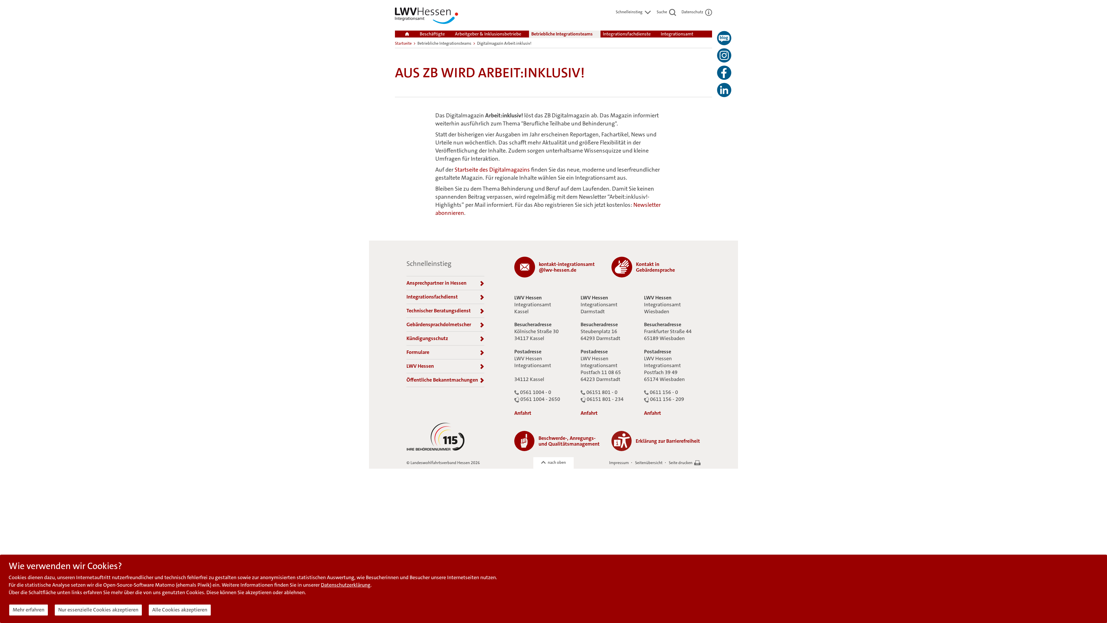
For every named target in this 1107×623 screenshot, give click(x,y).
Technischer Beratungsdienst (438, 310)
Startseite (403, 43)
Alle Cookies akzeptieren (179, 609)
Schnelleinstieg (629, 11)
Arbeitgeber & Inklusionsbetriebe (488, 34)
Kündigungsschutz (427, 338)
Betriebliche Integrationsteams (562, 34)
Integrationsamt (677, 34)
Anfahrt (522, 413)
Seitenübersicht (648, 462)
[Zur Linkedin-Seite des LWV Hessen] (724, 90)
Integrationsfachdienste (627, 34)
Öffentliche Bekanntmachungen (442, 379)
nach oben (557, 462)
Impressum (619, 462)
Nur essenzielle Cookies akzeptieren (98, 609)
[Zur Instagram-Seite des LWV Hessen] (724, 55)
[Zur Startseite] (426, 16)
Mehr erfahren (28, 609)
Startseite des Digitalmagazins (492, 169)
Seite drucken (680, 462)
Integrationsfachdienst (432, 296)
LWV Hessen (420, 366)
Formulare (417, 352)
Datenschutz (692, 11)
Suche (662, 11)
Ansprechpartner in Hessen (436, 282)
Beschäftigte (432, 34)
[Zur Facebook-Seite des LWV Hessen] (724, 72)
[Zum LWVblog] (724, 38)
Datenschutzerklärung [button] (345, 584)
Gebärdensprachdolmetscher (438, 324)
